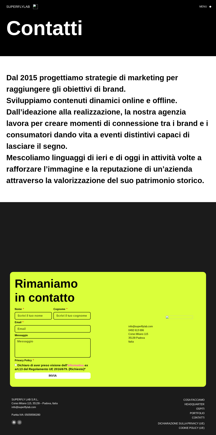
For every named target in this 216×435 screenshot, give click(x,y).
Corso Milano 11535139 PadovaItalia (138, 338)
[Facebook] (14, 422)
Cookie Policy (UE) (191, 428)
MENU (203, 6)
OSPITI (200, 408)
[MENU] (210, 7)
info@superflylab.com (140, 326)
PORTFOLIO (197, 413)
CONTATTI (198, 417)
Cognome (59, 309)
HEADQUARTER (194, 404)
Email (18, 322)
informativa (76, 365)
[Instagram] (19, 422)
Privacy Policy (23, 360)
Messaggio (21, 335)
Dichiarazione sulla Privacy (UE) (181, 423)
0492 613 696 (136, 330)
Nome (18, 309)
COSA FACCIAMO (193, 400)
